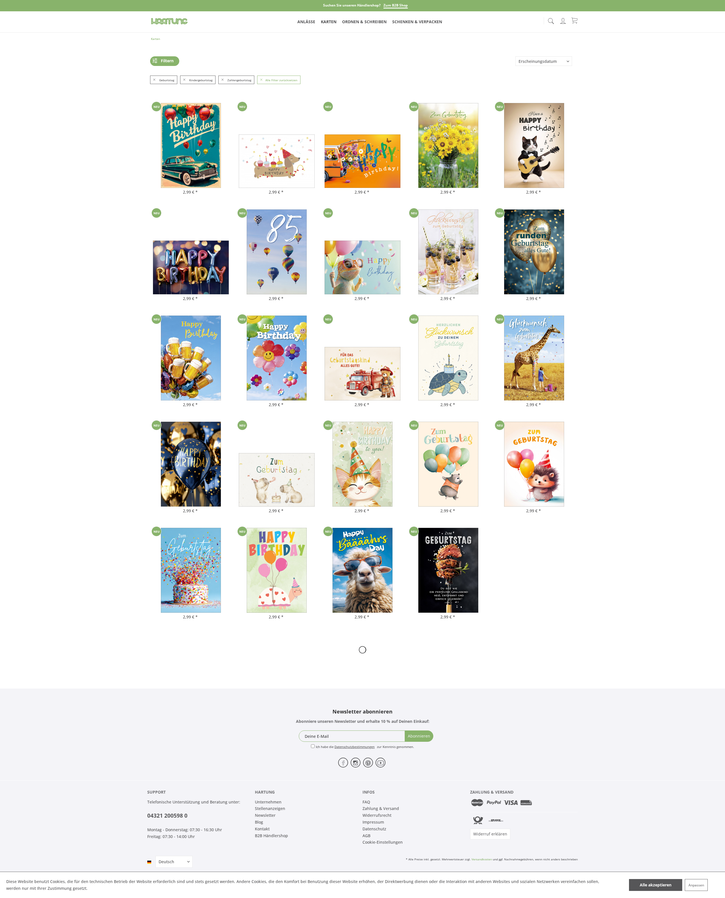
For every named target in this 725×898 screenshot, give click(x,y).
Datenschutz (374, 828)
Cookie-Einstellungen (382, 842)
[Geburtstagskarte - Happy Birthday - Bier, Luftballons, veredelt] (191, 358)
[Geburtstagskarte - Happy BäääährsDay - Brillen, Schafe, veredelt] (362, 570)
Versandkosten (482, 859)
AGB (366, 835)
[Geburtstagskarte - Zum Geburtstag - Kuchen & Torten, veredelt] (191, 570)
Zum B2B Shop (395, 5)
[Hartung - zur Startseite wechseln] (169, 21)
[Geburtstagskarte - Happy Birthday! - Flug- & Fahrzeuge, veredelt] (362, 145)
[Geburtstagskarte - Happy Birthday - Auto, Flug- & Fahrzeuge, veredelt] (191, 145)
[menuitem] (550, 20)
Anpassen (696, 885)
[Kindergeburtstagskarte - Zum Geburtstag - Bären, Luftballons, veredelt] (448, 464)
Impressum (373, 822)
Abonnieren (419, 736)
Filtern (167, 60)
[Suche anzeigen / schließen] (550, 19)
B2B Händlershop (271, 835)
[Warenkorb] (575, 20)
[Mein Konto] (563, 19)
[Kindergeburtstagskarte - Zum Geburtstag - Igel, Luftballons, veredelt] (534, 464)
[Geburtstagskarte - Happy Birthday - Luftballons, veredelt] (362, 251)
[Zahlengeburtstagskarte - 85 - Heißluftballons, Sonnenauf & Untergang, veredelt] (277, 251)
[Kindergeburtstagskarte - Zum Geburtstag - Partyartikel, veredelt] (277, 464)
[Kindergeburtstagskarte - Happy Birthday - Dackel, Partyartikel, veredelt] (277, 145)
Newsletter (265, 815)
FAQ (366, 802)
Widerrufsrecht (376, 815)
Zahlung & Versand (380, 808)
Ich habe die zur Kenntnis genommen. (365, 747)
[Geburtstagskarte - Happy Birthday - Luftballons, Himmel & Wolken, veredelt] (277, 358)
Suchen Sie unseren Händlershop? (352, 5)
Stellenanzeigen (270, 808)
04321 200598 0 (167, 815)
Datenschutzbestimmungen (354, 747)
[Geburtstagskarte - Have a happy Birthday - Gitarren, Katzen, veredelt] (534, 145)
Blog (259, 822)
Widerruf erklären (490, 834)
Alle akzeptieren (655, 885)
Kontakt (262, 828)
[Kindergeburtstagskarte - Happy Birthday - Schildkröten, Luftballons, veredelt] (277, 570)
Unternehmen (268, 802)
